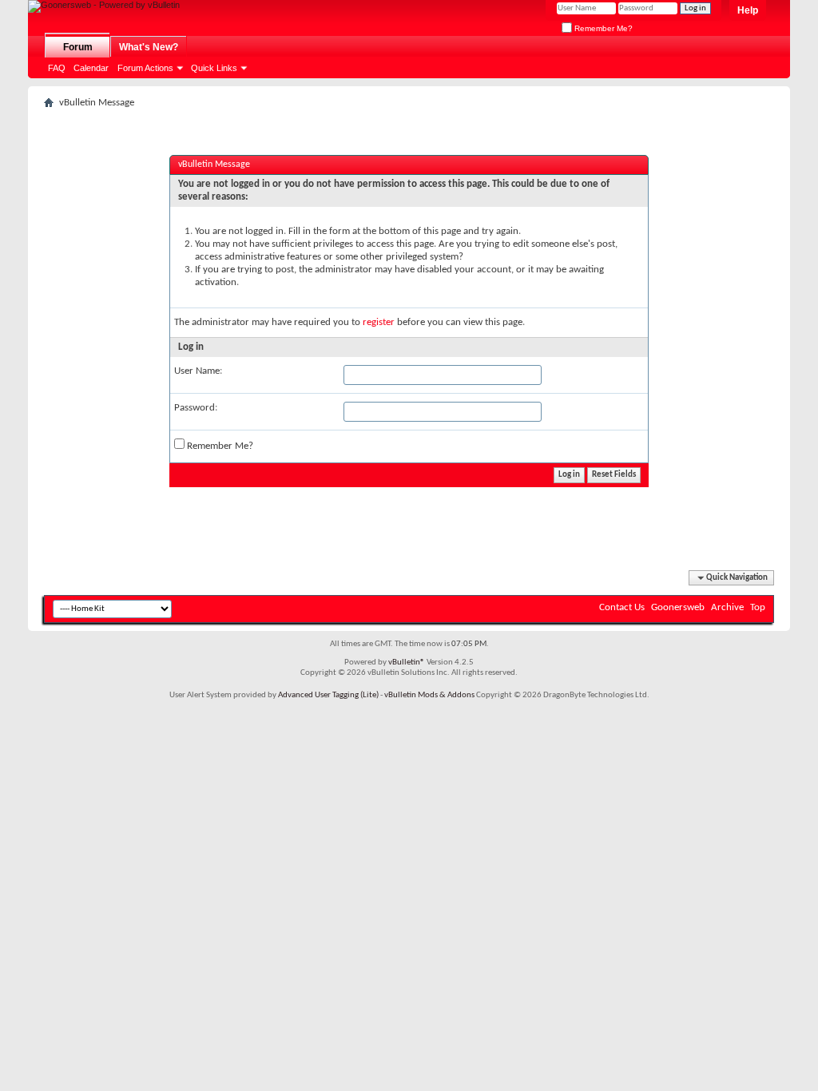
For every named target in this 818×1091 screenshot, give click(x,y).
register (379, 322)
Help (747, 10)
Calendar (91, 68)
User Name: (198, 371)
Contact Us (622, 607)
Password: (195, 408)
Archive (727, 607)
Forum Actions (145, 68)
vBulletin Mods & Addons (429, 695)
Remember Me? (602, 28)
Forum (78, 47)
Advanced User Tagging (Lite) (328, 695)
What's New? (148, 47)
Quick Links (214, 68)
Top (757, 607)
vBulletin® (406, 662)
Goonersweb (678, 607)
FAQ (57, 68)
